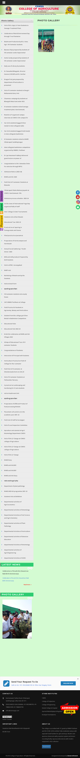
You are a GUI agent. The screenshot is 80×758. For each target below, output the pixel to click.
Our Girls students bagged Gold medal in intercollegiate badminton (17, 132)
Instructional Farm (10, 284)
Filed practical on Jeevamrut (13, 235)
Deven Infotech (72, 756)
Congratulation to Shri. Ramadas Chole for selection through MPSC (17, 165)
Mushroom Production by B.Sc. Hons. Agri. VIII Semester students (16, 43)
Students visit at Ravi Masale (13, 217)
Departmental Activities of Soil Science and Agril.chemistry (17, 516)
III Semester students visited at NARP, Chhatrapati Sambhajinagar (16, 140)
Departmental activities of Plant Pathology (14, 524)
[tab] (16, 21)
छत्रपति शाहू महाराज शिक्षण (10, 398)
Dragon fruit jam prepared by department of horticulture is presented (14, 82)
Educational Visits (10, 324)
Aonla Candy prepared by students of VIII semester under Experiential (16, 59)
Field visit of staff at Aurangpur (14, 420)
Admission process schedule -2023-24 (16, 198)
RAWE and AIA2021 (10, 465)
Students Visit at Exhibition (13, 496)
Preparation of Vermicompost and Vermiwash (15, 242)
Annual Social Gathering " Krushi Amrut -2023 (15, 250)
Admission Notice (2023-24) (13, 172)
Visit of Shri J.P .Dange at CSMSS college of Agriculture (14, 440)
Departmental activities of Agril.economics (12, 503)
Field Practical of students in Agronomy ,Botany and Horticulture (16, 308)
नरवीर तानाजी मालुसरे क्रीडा (11, 481)
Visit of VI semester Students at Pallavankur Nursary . (14, 378)
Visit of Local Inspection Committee (15, 425)
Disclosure (1, 196)
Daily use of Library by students (14, 66)
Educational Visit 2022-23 (12, 329)
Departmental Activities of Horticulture (17, 531)
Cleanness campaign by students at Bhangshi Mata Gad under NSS (15, 100)
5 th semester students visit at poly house (15, 295)
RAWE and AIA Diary (10, 476)
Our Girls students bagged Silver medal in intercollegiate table (15, 124)
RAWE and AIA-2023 (10, 177)
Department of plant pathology (14, 486)
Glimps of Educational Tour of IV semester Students (14, 343)
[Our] (46, 40)
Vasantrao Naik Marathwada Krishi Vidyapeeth (16, 728)
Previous (29, 568)
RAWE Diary (8, 460)
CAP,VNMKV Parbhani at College (14, 302)
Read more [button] (46, 746)
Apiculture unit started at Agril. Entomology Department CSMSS (14, 431)
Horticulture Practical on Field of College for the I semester (15, 362)
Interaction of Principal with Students (16, 355)
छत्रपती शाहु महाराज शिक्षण (10, 289)
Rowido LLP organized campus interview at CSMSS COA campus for (16, 116)
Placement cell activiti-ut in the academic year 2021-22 (14, 413)
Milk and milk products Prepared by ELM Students (16, 258)
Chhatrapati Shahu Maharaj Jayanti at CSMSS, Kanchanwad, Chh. (16, 191)
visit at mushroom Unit (11, 393)
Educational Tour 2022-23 (12, 222)
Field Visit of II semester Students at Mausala (16, 183)
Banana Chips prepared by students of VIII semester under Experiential (16, 51)
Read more (27, 582)
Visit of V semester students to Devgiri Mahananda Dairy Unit (16, 91)
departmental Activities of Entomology (17, 545)
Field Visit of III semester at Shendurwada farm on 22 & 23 (14, 370)
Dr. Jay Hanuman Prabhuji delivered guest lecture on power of (16, 156)
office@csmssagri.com (12, 711)
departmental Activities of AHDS (15, 558)
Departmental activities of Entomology (17, 510)
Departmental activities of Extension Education (16, 538)
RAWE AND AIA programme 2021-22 (15, 491)
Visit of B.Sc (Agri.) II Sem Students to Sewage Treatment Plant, (16, 26)
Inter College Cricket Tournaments (15, 212)
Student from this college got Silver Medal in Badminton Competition (16, 317)
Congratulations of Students (13, 350)
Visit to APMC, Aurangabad (13, 265)
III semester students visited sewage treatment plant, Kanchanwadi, (16, 108)
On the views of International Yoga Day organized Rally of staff (17, 205)
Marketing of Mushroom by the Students (14, 277)
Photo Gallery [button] (7, 21)
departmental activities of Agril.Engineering (12, 551)
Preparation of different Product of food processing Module (15, 405)
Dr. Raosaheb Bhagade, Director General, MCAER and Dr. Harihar (15, 72)
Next (31, 568)
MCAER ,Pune (6, 732)
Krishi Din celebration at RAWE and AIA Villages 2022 (17, 335)
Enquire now (68, 683)
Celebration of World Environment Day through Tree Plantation (17, 35)
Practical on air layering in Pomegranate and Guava (13, 228)
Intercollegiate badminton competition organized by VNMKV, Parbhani (17, 148)
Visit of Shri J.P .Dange (11, 455)
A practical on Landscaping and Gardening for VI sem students (14, 386)
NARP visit (7, 270)
